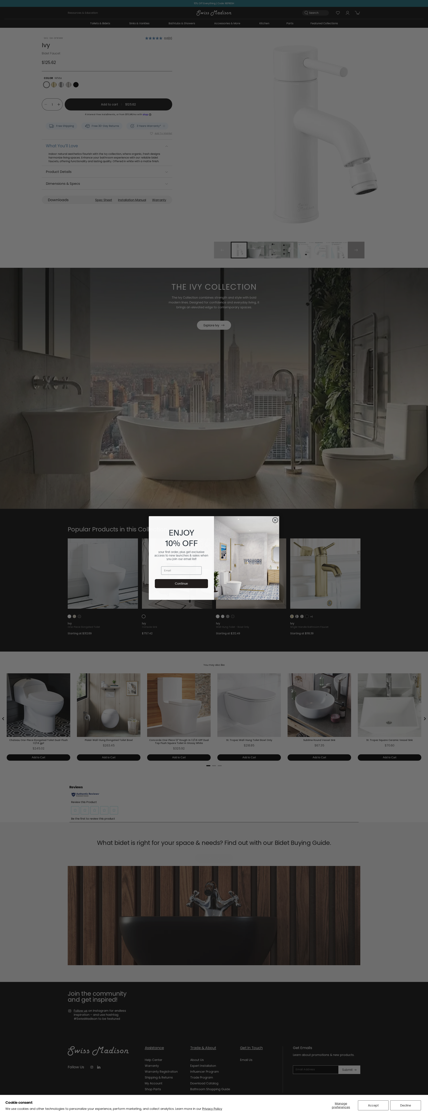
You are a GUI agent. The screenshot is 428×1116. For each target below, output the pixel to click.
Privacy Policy (212, 1109)
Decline (405, 1105)
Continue (181, 583)
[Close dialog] (275, 520)
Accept (373, 1105)
